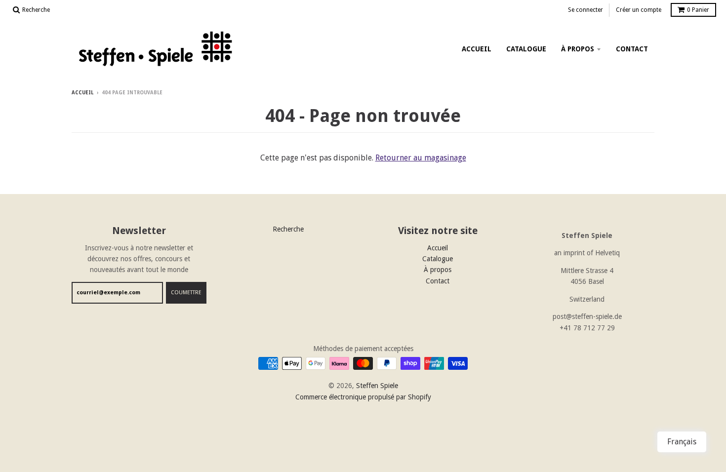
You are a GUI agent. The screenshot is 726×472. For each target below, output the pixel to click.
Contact (632, 49)
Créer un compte (638, 9)
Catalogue (526, 49)
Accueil (476, 49)
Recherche (288, 229)
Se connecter (585, 9)
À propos (577, 49)
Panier (698, 9)
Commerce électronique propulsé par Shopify (363, 397)
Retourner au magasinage (420, 157)
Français (681, 441)
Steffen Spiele (377, 386)
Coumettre (186, 292)
